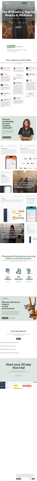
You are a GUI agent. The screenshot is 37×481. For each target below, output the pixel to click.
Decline (30, 478)
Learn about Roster (31, 225)
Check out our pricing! (6, 137)
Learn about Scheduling (17, 196)
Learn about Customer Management (8, 172)
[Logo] (7, 3)
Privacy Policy (19, 478)
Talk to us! (18, 338)
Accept (33, 478)
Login (29, 3)
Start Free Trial (24, 3)
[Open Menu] (31, 3)
